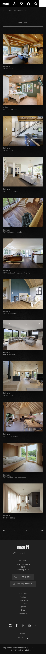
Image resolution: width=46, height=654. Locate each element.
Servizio (23, 607)
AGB (33, 648)
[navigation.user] (14, 3)
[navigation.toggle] (42, 3)
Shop (23, 610)
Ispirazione (23, 604)
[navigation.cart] (28, 3)
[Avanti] (42, 530)
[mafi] (6, 3)
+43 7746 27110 (25, 577)
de (23, 637)
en (19, 637)
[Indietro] (4, 530)
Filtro (24, 23)
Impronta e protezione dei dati (15, 648)
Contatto (23, 613)
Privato (6, 66)
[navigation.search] (35, 3)
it (27, 637)
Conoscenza (23, 600)
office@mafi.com (24, 584)
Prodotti (23, 597)
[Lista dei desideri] (21, 3)
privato (6, 107)
